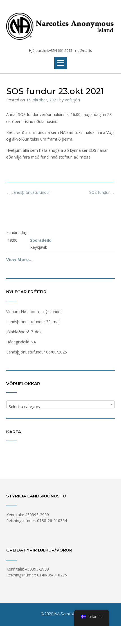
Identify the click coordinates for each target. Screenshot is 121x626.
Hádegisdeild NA (21, 342)
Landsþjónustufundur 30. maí (32, 321)
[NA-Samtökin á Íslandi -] (60, 24)
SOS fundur (102, 192)
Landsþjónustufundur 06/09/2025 (36, 352)
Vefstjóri (72, 100)
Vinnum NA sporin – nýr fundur (34, 311)
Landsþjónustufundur (28, 192)
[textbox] (60, 407)
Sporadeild (40, 240)
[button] (60, 63)
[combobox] (60, 404)
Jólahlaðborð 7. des (23, 331)
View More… (19, 259)
